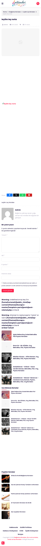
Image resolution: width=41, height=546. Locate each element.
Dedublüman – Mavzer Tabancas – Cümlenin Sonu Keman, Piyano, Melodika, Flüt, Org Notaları (26, 380)
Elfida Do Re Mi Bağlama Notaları (22, 475)
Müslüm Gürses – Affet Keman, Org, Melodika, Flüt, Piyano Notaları (26, 358)
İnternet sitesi (6, 274)
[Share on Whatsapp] (23, 195)
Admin (5, 24)
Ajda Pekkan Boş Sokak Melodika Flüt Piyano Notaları (25, 335)
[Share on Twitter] (16, 195)
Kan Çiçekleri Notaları (18, 512)
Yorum (4, 235)
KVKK (21, 531)
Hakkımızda (13, 527)
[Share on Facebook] (10, 195)
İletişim (20, 534)
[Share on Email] (29, 195)
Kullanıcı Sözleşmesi (10, 531)
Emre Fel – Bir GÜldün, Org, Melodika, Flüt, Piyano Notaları (24, 347)
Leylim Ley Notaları (8, 202)
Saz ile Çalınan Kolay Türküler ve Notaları (25, 485)
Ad (3, 255)
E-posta (5, 265)
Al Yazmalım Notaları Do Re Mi (21, 503)
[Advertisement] (20, 79)
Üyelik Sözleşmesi (31, 531)
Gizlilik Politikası (26, 527)
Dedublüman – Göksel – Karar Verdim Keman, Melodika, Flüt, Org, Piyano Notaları (26, 369)
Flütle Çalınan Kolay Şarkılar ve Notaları (24, 494)
